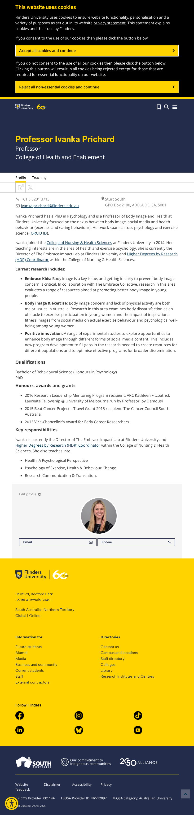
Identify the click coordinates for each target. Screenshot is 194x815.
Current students (29, 670)
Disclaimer (52, 784)
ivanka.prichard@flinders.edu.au (50, 205)
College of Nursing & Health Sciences (79, 242)
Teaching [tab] (39, 177)
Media (20, 658)
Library (106, 670)
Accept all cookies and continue (47, 50)
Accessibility (82, 784)
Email (27, 542)
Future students (28, 647)
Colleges (108, 664)
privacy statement (109, 23)
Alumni (21, 652)
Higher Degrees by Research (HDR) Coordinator (57, 445)
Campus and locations (119, 652)
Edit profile (30, 494)
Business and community (36, 664)
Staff (19, 676)
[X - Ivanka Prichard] (30, 191)
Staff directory (112, 658)
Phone (106, 542)
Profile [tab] (20, 177)
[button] (158, 107)
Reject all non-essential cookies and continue (59, 87)
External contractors (32, 682)
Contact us (110, 647)
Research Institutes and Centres (127, 676)
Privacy (106, 784)
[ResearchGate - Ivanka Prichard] (20, 191)
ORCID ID (39, 233)
